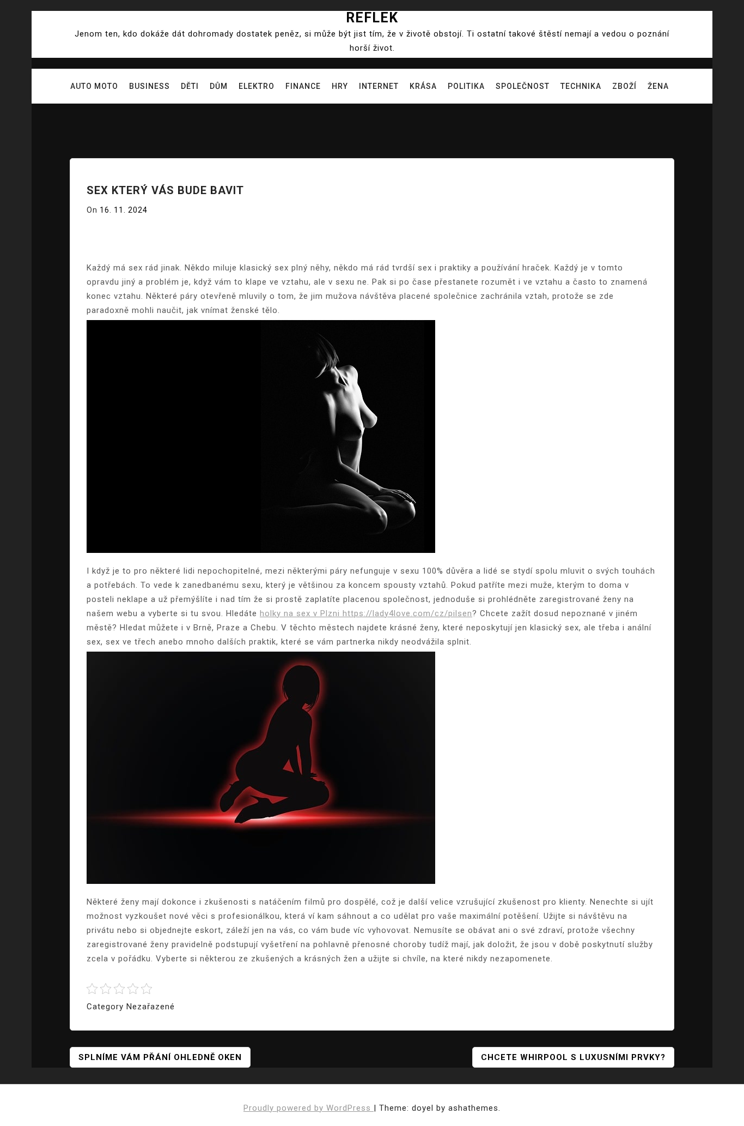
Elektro (257, 86)
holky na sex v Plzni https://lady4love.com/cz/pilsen (366, 613)
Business (149, 86)
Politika (466, 86)
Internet (379, 86)
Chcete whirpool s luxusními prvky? (573, 1057)
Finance (303, 86)
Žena (658, 86)
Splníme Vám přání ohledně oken (160, 1057)
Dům (219, 86)
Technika (580, 86)
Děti (190, 86)
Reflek (372, 18)
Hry (340, 86)
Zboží (624, 86)
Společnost (523, 86)
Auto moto (94, 86)
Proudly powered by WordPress (308, 1108)
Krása (423, 86)
